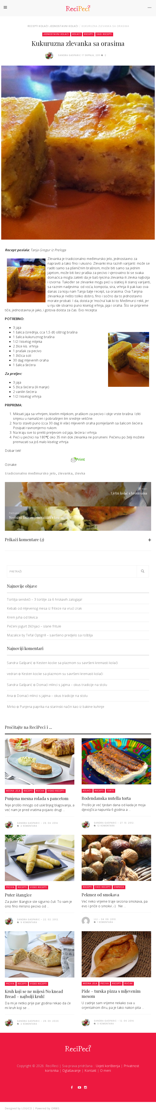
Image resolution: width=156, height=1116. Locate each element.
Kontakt (90, 1070)
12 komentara (105, 825)
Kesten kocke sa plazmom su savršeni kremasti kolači (77, 663)
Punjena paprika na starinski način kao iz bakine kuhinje (62, 706)
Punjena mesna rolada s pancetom (36, 798)
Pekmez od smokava (100, 894)
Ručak (40, 790)
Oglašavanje (71, 1070)
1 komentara (104, 922)
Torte (110, 790)
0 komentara (105, 1023)
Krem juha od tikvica (22, 617)
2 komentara (28, 825)
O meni (105, 1070)
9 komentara (28, 922)
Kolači (44, 26)
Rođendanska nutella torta (106, 798)
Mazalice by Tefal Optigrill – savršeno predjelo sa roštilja (50, 635)
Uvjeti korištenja (108, 1066)
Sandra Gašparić (19, 663)
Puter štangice (18, 895)
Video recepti (56, 790)
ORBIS (55, 1108)
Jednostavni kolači (63, 26)
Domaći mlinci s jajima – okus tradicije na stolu (71, 684)
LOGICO (27, 1108)
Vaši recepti (104, 34)
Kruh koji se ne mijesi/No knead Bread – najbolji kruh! (34, 993)
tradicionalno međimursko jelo (30, 473)
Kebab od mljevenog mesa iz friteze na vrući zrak (44, 608)
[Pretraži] (143, 571)
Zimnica (119, 887)
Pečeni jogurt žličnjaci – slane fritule (34, 626)
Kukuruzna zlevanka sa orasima (105, 26)
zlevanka (65, 473)
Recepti (33, 26)
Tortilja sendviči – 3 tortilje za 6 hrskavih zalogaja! (44, 599)
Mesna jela (13, 790)
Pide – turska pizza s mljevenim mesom (111, 993)
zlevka (80, 473)
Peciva (10, 887)
